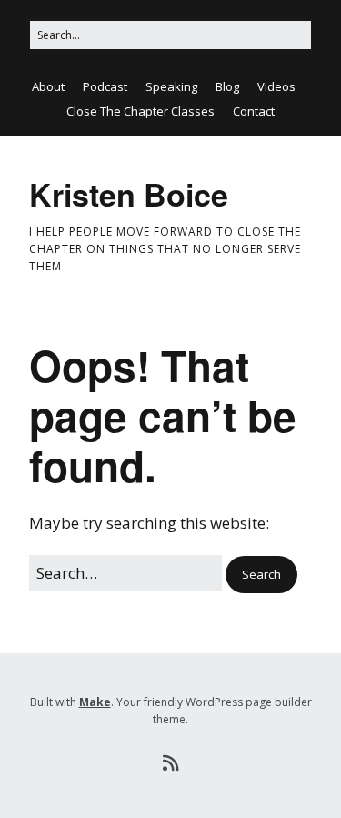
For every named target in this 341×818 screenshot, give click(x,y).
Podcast (105, 86)
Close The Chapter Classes (140, 111)
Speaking (171, 86)
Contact (254, 111)
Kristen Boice (128, 194)
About (48, 86)
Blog (227, 86)
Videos (276, 86)
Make (95, 702)
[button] (261, 574)
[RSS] (170, 763)
